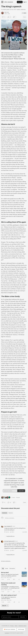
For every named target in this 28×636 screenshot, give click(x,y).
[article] (14, 576)
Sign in (25, 2)
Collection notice (22, 625)
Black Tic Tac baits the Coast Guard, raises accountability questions (10, 575)
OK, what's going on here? (9, 595)
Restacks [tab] (11, 513)
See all (4, 605)
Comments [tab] (4, 513)
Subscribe (19, 2)
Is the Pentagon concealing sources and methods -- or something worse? (10, 587)
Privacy (12, 625)
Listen (24, 13)
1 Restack (18, 497)
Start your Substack (10, 629)
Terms (16, 625)
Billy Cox (7, 12)
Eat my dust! (5, 572)
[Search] (25, 568)
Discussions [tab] (12, 568)
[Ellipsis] (26, 526)
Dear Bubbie (7, 526)
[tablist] (7, 512)
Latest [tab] (6, 568)
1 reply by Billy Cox (10, 536)
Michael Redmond (8, 541)
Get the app (21, 629)
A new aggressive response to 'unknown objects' (8, 597)
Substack (7, 633)
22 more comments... (6, 561)
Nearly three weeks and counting (8, 583)
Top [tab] (3, 568)
